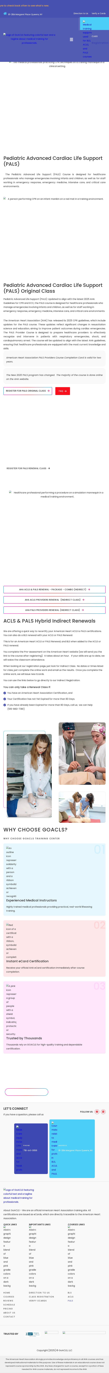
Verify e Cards (99, 13)
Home (6, 1292)
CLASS (95, 36)
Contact (9, 1316)
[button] (71, 40)
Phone (26, 1146)
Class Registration (41, 1296)
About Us (9, 1312)
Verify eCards (38, 1300)
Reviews (8, 1300)
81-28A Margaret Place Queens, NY (25, 14)
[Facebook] (97, 1111)
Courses (8, 1296)
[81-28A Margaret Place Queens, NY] (5, 13)
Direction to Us (81, 13)
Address (62, 1146)
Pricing (8, 1308)
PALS (70, 1300)
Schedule (9, 1304)
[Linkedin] (103, 1111)
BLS (70, 1292)
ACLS (71, 1296)
